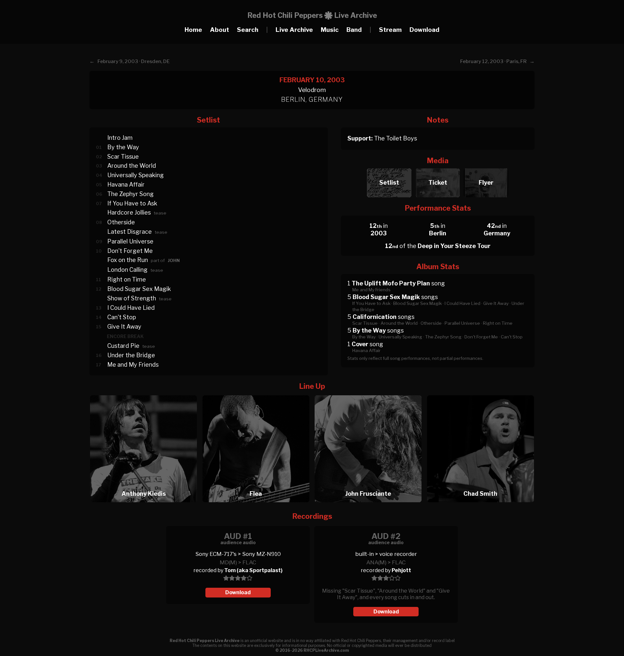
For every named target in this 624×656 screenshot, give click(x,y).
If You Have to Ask (132, 203)
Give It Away (124, 326)
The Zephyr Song (130, 193)
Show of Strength (131, 298)
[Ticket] (437, 167)
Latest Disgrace (129, 231)
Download (424, 29)
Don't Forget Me (130, 250)
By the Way (123, 147)
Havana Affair (126, 184)
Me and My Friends (133, 364)
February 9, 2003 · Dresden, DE (134, 61)
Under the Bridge (131, 355)
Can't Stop (121, 317)
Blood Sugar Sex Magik (139, 288)
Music (330, 29)
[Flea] (258, 393)
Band (354, 29)
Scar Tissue (123, 156)
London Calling (127, 269)
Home (193, 29)
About (219, 29)
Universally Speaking (135, 175)
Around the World (131, 165)
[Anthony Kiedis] (145, 393)
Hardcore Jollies (129, 212)
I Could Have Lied (131, 307)
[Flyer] (486, 167)
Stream (390, 29)
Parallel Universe (130, 241)
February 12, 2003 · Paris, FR (493, 61)
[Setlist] (389, 167)
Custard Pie (123, 345)
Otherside (121, 222)
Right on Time (126, 279)
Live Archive (294, 29)
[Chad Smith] (480, 393)
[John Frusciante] (370, 393)
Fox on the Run (127, 259)
